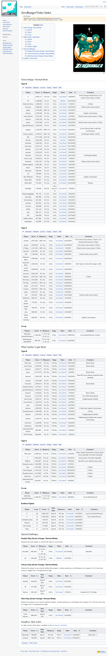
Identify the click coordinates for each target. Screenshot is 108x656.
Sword (55, 87)
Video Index (33, 643)
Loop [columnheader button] (36, 509)
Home (4, 20)
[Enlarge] (104, 72)
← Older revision (31, 20)
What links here (7, 43)
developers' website (58, 625)
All (23, 87)
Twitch (62, 140)
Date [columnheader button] (70, 92)
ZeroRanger (27, 16)
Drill (60, 87)
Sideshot (35, 87)
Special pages (7, 47)
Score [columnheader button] (38, 92)
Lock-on (42, 87)
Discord (5, 37)
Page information (8, 53)
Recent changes (7, 31)
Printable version (8, 49)
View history (79, 7)
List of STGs (6, 22)
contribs (58, 18)
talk (54, 18)
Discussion (27, 7)
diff (25, 20)
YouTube (62, 97)
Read (63, 7)
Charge (49, 87)
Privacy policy (24, 651)
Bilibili (62, 101)
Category (25, 643)
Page (21, 7)
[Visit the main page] (9, 8)
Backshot (28, 87)
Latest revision (41, 20)
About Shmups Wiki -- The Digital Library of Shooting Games (44, 651)
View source (70, 7)
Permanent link (7, 51)
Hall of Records (7, 24)
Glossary (5, 29)
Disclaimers (64, 651)
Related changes (8, 45)
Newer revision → (54, 20)
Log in (104, 2)
